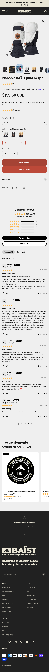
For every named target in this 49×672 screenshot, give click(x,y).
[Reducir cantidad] (5, 153)
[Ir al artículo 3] (19, 69)
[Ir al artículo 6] (41, 70)
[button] (7, 84)
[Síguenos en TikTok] (32, 642)
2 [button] (21, 424)
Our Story (30, 591)
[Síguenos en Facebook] (3, 642)
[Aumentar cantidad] (14, 153)
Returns (5, 627)
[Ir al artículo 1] (5, 70)
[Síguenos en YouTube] (27, 642)
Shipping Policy (7, 635)
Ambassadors (31, 595)
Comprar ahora (24, 169)
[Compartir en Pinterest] (20, 188)
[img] (7, 270)
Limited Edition (7, 603)
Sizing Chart (6, 611)
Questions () (21, 252)
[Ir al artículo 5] (34, 70)
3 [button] (25, 424)
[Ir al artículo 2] (12, 70)
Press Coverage (32, 603)
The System (31, 587)
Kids (3, 595)
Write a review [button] (24, 238)
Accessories (6, 607)
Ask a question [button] (25, 244)
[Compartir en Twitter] (16, 188)
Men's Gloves (6, 587)
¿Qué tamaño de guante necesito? (14, 143)
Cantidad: (5, 149)
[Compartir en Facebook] (12, 188)
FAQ (3, 631)
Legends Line (32, 599)
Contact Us (6, 623)
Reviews (30, 607)
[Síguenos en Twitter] (9, 642)
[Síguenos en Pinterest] (21, 642)
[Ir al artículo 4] (27, 70)
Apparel (5, 599)
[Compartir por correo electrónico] (24, 188)
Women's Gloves (8, 591)
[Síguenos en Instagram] (15, 642)
